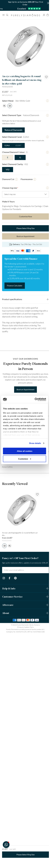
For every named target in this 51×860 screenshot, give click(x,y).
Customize (23, 459)
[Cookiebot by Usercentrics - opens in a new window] (35, 399)
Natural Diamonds (13, 126)
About (5, 697)
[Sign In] (42, 15)
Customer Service (12, 681)
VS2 (7, 166)
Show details (35, 443)
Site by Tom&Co (33, 709)
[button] (46, 3)
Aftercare (7, 689)
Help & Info (8, 672)
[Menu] (3, 15)
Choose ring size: (10, 184)
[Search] (7, 15)
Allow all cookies (24, 451)
